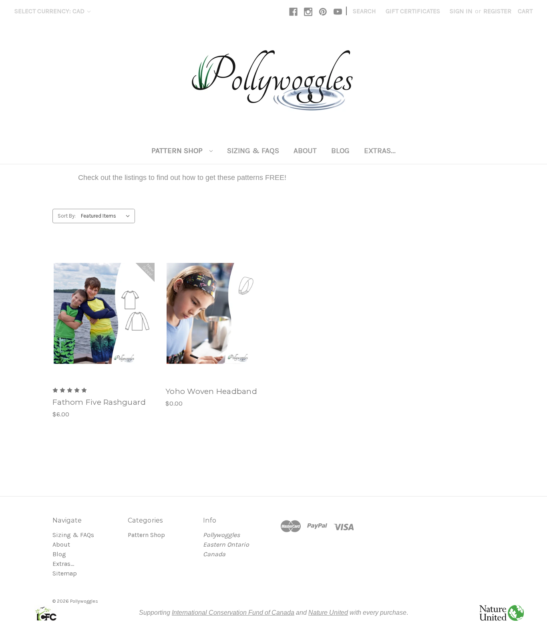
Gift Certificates (413, 11)
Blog (340, 150)
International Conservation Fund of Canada (233, 612)
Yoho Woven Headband (211, 391)
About (305, 150)
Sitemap (64, 573)
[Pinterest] (323, 12)
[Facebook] (293, 12)
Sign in (461, 11)
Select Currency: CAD (50, 11)
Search (364, 11)
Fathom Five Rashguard (99, 402)
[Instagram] (308, 12)
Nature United (328, 612)
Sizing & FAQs (253, 150)
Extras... (380, 150)
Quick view (103, 305)
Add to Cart (104, 321)
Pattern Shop (178, 150)
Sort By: (67, 216)
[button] (45, 613)
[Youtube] (338, 12)
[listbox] (107, 216)
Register (497, 11)
